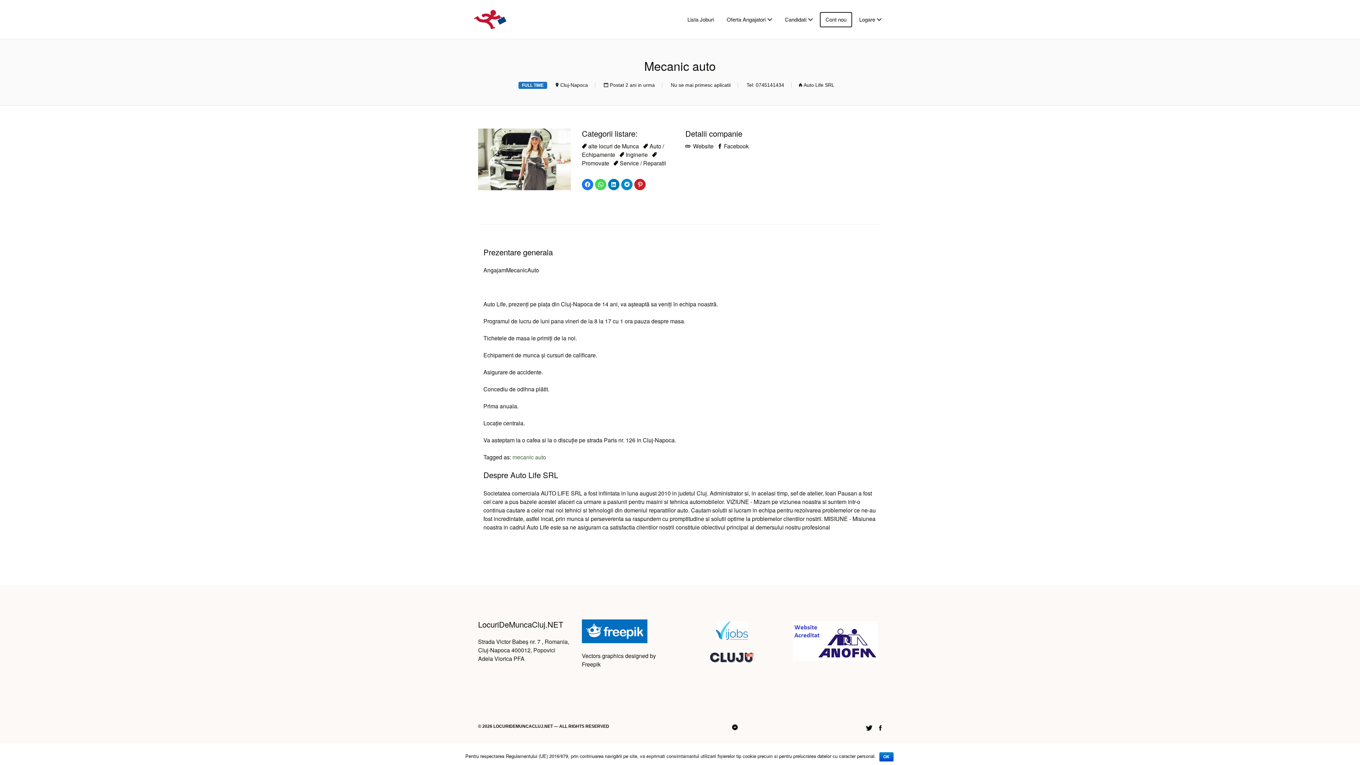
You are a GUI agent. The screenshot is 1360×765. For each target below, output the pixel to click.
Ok (886, 756)
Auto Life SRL (819, 85)
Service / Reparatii (643, 163)
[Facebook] (880, 727)
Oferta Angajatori (746, 19)
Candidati (795, 19)
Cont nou (836, 19)
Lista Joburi (700, 19)
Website (703, 146)
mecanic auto (529, 457)
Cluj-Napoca (574, 85)
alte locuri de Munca (613, 146)
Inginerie (637, 155)
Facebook (735, 146)
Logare (867, 19)
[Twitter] (869, 727)
